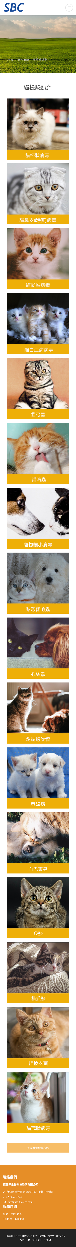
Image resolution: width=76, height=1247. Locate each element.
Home (9, 59)
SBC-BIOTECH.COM (35, 1240)
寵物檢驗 (23, 59)
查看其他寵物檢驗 (38, 1148)
